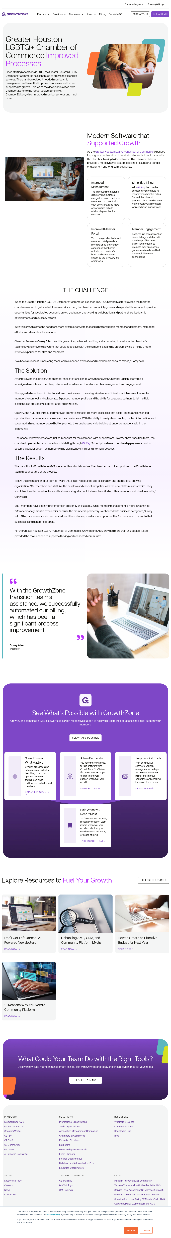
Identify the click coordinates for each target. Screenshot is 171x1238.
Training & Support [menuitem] (72, 1176)
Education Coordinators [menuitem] (71, 1168)
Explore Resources (154, 880)
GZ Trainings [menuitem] (65, 1180)
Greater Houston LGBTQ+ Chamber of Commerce (124, 151)
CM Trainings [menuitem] (66, 1190)
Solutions (58, 14)
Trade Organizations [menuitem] (69, 1126)
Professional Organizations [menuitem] (73, 1122)
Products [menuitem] (10, 1117)
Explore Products (37, 792)
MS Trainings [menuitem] (66, 1185)
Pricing (102, 14)
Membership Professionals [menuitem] (73, 1149)
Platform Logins (133, 4)
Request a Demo (85, 1080)
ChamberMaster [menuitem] (12, 1131)
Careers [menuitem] (8, 1185)
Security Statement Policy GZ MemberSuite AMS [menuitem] (139, 1199)
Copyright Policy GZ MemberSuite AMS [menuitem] (134, 1203)
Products (41, 14)
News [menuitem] (7, 1190)
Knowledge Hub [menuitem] (122, 1131)
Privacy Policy (53, 1214)
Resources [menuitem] (121, 1117)
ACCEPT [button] (131, 1230)
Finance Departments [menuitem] (70, 1158)
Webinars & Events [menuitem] (124, 1122)
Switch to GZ (115, 14)
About (90, 14)
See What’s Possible (85, 737)
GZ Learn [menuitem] (9, 1149)
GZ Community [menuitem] (12, 1145)
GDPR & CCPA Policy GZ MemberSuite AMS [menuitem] (136, 1194)
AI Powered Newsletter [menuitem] (16, 1154)
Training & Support (157, 4)
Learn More (143, 788)
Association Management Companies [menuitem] (78, 1131)
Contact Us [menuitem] (10, 1194)
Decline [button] (146, 1230)
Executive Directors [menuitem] (69, 1140)
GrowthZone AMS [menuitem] (13, 1126)
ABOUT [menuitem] (8, 1176)
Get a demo (160, 14)
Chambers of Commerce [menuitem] (72, 1135)
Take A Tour (140, 14)
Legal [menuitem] (118, 1176)
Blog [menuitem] (116, 1135)
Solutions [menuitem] (66, 1117)
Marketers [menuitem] (64, 1145)
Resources (74, 14)
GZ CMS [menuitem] (8, 1140)
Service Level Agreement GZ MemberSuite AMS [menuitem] (139, 1190)
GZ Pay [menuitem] (8, 1135)
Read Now (10, 949)
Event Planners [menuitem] (67, 1154)
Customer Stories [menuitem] (123, 1126)
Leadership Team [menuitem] (13, 1180)
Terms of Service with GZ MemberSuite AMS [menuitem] (137, 1185)
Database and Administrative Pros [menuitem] (76, 1163)
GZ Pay (140, 187)
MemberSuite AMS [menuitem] (14, 1122)
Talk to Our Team (92, 841)
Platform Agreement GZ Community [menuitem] (133, 1180)
